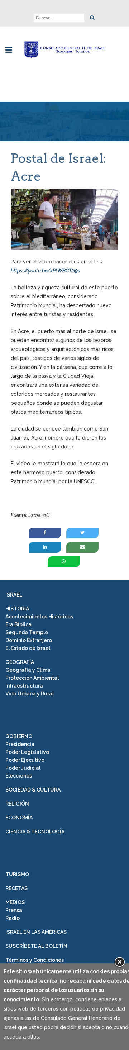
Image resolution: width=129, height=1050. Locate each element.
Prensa (13, 910)
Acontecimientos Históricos (39, 616)
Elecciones (18, 776)
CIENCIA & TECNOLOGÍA (34, 832)
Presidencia (19, 744)
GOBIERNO (18, 736)
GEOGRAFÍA (19, 662)
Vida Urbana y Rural (29, 694)
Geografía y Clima (28, 670)
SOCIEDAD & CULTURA (33, 790)
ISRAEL (13, 595)
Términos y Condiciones (34, 960)
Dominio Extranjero (28, 640)
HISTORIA (17, 609)
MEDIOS (15, 902)
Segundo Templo (26, 632)
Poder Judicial (22, 768)
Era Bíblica (18, 624)
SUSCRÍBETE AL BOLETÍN (36, 946)
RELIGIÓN (17, 804)
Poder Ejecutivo (24, 760)
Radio (12, 918)
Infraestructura (24, 686)
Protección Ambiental (32, 678)
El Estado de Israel (27, 648)
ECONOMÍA (19, 818)
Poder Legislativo (27, 752)
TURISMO (17, 874)
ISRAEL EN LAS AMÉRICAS (36, 932)
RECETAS (16, 888)
